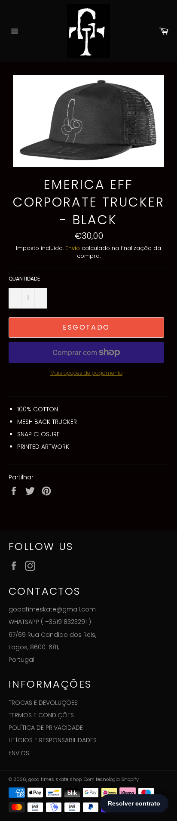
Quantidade (24, 278)
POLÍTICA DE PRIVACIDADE (46, 727)
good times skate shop (55, 779)
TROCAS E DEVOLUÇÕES (43, 702)
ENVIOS (19, 753)
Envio (72, 248)
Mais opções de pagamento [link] (86, 373)
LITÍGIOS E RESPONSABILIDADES (53, 740)
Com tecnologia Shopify (111, 779)
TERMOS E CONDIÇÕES (41, 715)
